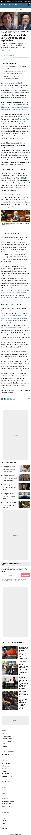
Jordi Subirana (5, 59)
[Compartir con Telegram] (11, 399)
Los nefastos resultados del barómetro (14, 1)
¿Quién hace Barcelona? (8, 741)
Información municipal (8, 751)
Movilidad (4, 733)
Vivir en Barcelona (7, 736)
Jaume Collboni (17, 195)
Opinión (4, 749)
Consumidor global (7, 776)
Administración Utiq (7, 806)
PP (7, 55)
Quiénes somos (6, 791)
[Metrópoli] (15, 4)
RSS (2, 796)
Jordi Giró (26, 160)
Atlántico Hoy (5, 774)
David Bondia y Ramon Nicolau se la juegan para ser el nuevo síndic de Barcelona (15, 72)
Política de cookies (7, 803)
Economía (4, 746)
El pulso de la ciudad (7, 738)
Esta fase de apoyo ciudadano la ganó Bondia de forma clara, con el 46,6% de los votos (15, 290)
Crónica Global (6, 763)
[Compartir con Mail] (14, 399)
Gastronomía (5, 744)
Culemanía (4, 768)
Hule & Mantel (5, 779)
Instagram (5, 821)
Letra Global (5, 771)
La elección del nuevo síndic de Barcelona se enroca (14, 67)
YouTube (4, 826)
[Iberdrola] (23, 10)
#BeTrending (5, 754)
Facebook (4, 818)
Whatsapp (4, 828)
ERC (4, 55)
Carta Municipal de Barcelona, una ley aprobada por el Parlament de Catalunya (15, 318)
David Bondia (18, 90)
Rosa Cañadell (19, 164)
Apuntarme (25, 575)
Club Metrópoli (6, 781)
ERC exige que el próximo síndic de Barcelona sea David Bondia (13, 77)
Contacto (4, 793)
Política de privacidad (8, 801)
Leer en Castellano (5, 7)
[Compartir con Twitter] (5, 399)
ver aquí (3, 359)
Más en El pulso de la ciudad (13, 642)
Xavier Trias (13, 254)
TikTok (3, 823)
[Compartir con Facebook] (2, 399)
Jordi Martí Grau (23, 119)
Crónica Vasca (6, 766)
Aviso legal (5, 798)
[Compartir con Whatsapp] (8, 399)
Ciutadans (11, 55)
